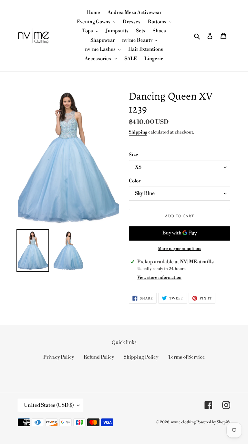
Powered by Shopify (213, 422)
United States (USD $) (49, 405)
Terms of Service (186, 357)
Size (133, 155)
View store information (159, 277)
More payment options (179, 248)
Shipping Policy (141, 357)
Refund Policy (99, 357)
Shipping (138, 132)
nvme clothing (183, 422)
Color (134, 181)
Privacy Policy (58, 357)
